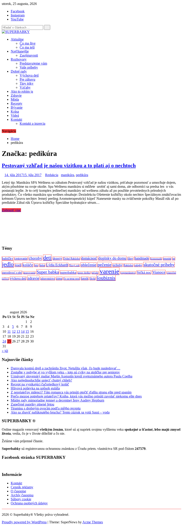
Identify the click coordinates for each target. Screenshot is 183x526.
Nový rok (74, 265)
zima (59, 278)
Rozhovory (19, 59)
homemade (156, 258)
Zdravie (16, 95)
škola (92, 278)
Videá (15, 115)
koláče (28, 265)
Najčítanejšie (20, 51)
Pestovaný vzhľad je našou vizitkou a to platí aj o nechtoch (69, 165)
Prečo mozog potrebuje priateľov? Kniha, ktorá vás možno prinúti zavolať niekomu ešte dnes (76, 396)
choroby (35, 258)
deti (47, 258)
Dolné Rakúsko (71, 258)
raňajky (138, 265)
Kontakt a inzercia (32, 123)
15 (27, 331)
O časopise (18, 491)
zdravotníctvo (48, 278)
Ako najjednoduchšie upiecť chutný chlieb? (41, 380)
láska (42, 265)
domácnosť (89, 258)
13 (18, 331)
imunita (167, 258)
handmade (142, 258)
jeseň (18, 265)
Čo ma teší (27, 47)
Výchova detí (29, 75)
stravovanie (29, 272)
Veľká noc (144, 272)
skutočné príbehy (159, 264)
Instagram (18, 15)
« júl (5, 351)
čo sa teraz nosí (72, 278)
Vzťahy (25, 87)
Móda (15, 99)
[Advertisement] (91, 227)
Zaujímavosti (29, 55)
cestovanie (21, 258)
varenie (109, 271)
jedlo (8, 264)
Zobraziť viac (11, 210)
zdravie (33, 278)
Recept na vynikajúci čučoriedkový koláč (40, 384)
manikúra (67, 175)
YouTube (17, 19)
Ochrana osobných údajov (29, 503)
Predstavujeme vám (33, 63)
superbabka (68, 272)
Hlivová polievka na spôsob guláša (35, 388)
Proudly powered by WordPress (24, 522)
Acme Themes (92, 522)
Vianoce (158, 272)
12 (14, 331)
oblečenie (88, 265)
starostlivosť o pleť (12, 272)
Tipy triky (26, 83)
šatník (84, 278)
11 (9, 331)
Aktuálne (17, 39)
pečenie (104, 264)
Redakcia (51, 175)
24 (4, 341)
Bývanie (17, 107)
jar (173, 258)
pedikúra (82, 175)
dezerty (57, 258)
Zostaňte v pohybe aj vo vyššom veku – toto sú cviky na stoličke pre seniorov (65, 372)
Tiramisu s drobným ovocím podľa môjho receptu (46, 408)
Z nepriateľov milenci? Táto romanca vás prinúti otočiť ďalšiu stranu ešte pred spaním (71, 392)
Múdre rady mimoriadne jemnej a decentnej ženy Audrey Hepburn (57, 400)
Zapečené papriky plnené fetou (32, 404)
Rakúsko (128, 265)
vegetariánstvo (128, 272)
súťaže (95, 272)
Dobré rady (19, 71)
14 (23, 331)
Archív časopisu (22, 495)
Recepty (16, 103)
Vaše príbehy (29, 67)
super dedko (84, 272)
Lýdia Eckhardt (57, 265)
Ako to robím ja (22, 91)
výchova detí (18, 278)
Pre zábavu (27, 79)
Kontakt (16, 119)
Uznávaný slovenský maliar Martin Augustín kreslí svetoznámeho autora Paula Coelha (71, 376)
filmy (130, 258)
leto (36, 265)
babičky (7, 258)
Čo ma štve (27, 43)
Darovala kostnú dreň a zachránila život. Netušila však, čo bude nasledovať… (65, 368)
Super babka (48, 271)
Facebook (18, 11)
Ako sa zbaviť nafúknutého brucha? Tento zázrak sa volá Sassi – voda (60, 412)
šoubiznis (106, 278)
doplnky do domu (112, 258)
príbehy (117, 265)
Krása (15, 111)
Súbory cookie (21, 499)
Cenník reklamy (22, 487)
